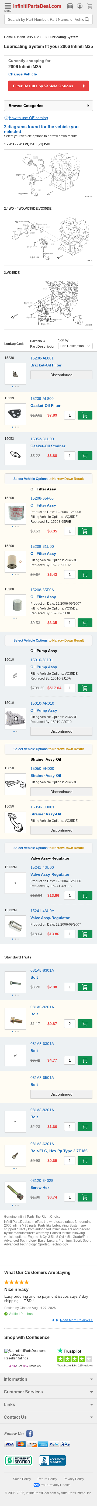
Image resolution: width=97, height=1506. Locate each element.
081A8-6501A (42, 1077)
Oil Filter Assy (43, 505)
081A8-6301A (42, 1043)
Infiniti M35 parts (24, 1225)
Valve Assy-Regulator (50, 874)
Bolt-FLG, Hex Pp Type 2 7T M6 (59, 1151)
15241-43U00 (42, 867)
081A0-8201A (42, 1007)
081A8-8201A (42, 1110)
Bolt (34, 977)
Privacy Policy (74, 1479)
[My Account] (80, 6)
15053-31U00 (42, 439)
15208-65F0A (42, 590)
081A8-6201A (42, 1144)
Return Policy (47, 1479)
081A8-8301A (42, 970)
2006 (40, 37)
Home (8, 37)
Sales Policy (22, 1479)
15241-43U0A (42, 911)
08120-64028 (41, 1180)
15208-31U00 (42, 546)
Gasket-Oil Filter (45, 405)
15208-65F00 (42, 498)
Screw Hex (40, 1187)
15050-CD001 (42, 807)
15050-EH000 (42, 768)
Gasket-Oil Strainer (47, 446)
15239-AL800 (42, 398)
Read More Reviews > (76, 1320)
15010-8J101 (41, 660)
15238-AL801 (42, 358)
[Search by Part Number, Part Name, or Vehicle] (87, 19)
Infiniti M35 (25, 37)
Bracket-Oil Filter (45, 365)
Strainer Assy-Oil (45, 775)
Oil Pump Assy (43, 667)
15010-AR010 (42, 703)
